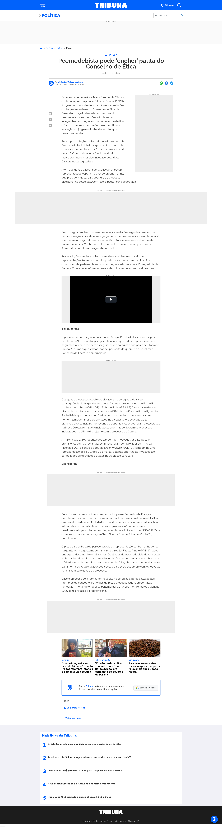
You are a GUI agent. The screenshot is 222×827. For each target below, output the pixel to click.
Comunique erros (75, 708)
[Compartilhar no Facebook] (166, 83)
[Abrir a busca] (179, 5)
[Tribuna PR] (111, 812)
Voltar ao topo (73, 718)
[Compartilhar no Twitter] (171, 83)
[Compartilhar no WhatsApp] (161, 83)
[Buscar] (182, 15)
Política (51, 15)
